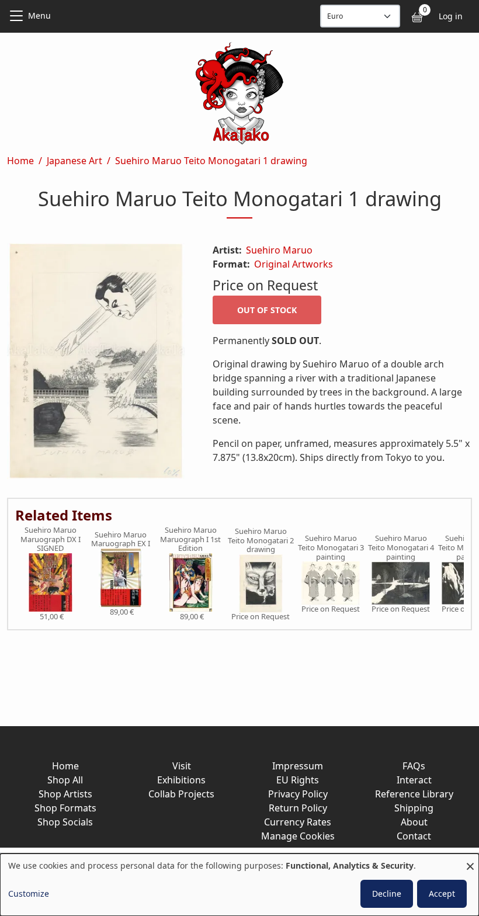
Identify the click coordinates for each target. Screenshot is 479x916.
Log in (451, 16)
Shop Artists (65, 793)
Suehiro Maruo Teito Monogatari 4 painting (401, 547)
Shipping (413, 807)
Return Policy (298, 807)
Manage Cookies (298, 836)
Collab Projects (181, 793)
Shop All (65, 779)
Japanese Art (74, 160)
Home (20, 160)
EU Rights (297, 779)
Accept (442, 893)
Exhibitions (181, 779)
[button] (96, 363)
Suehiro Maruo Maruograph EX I (120, 539)
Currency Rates (297, 822)
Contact (414, 836)
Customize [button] (28, 893)
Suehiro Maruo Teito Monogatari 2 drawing (261, 540)
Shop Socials (65, 822)
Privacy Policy (298, 793)
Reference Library (414, 793)
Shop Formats (65, 807)
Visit (181, 765)
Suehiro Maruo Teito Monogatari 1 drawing (211, 160)
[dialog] (239, 884)
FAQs (413, 765)
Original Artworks (293, 264)
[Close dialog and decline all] (470, 860)
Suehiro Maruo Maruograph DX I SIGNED (50, 539)
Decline (386, 893)
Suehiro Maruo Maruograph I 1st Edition (190, 539)
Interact (414, 779)
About (414, 822)
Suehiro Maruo (279, 250)
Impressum (297, 765)
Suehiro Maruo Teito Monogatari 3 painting (331, 547)
